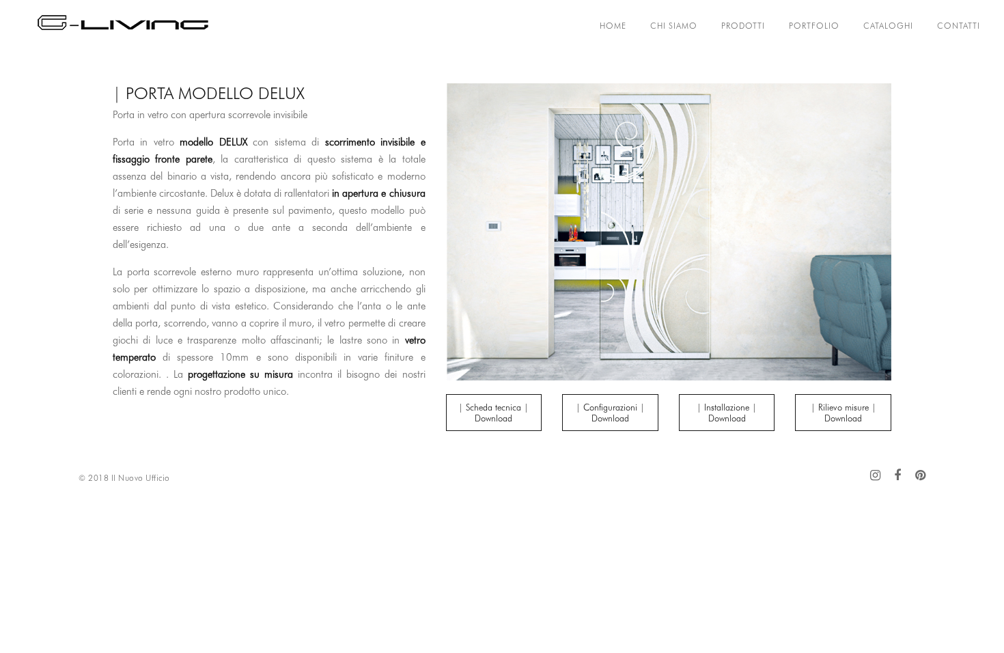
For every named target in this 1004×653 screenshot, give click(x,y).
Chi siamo (673, 25)
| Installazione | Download (727, 412)
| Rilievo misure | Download (843, 412)
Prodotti (743, 25)
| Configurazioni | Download (610, 412)
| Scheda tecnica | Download (493, 412)
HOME (613, 25)
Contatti (958, 25)
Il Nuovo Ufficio (140, 478)
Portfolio (814, 25)
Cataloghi (888, 25)
